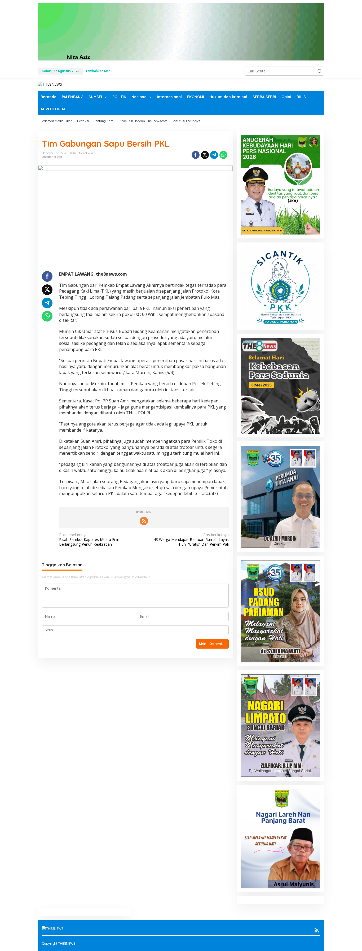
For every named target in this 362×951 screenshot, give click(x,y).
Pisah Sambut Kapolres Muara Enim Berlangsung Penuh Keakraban (90, 539)
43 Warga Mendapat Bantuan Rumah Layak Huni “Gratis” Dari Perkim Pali (191, 539)
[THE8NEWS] (50, 83)
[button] (319, 71)
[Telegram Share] (214, 155)
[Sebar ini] (196, 155)
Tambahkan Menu (98, 71)
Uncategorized (52, 157)
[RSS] (144, 521)
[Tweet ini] (205, 155)
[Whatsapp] (223, 155)
